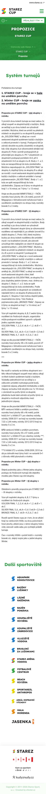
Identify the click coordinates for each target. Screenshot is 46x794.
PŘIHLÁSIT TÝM (31, 20)
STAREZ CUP (22, 51)
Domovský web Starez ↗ (22, 46)
